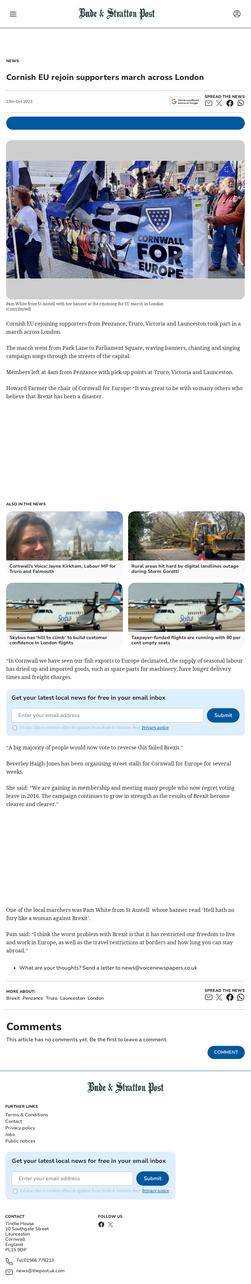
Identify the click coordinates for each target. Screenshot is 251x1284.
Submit (223, 715)
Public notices (20, 1141)
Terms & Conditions (26, 1115)
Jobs (10, 1134)
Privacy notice (155, 727)
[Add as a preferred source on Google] (185, 101)
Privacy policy (20, 1128)
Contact (13, 1121)
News (12, 61)
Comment (226, 1052)
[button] (13, 14)
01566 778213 (39, 1260)
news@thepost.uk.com (40, 1271)
